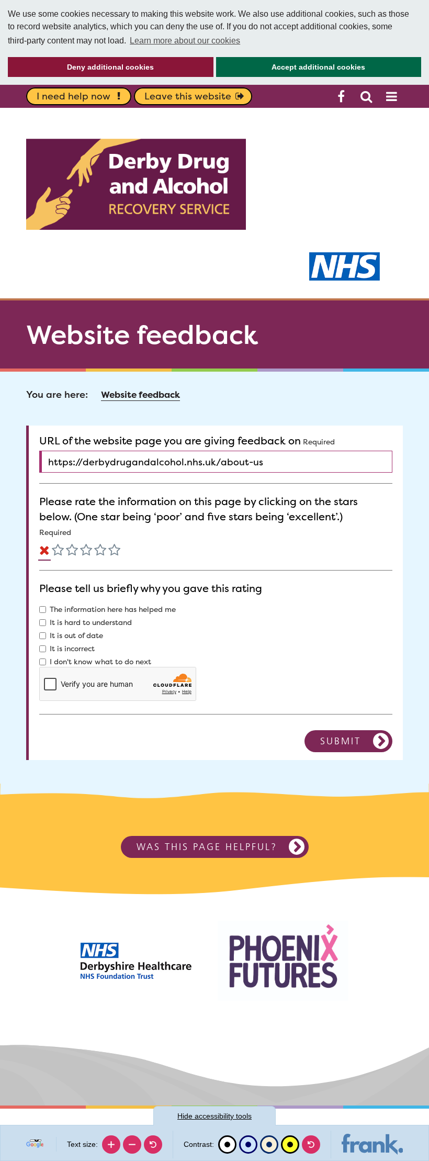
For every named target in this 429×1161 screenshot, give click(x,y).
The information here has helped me (113, 609)
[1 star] (58, 552)
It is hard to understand (91, 622)
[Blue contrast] (248, 1144)
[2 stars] (72, 552)
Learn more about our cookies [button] (185, 40)
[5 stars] (114, 552)
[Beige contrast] (269, 1144)
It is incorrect (72, 648)
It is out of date (76, 635)
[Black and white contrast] (227, 1144)
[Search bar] (366, 96)
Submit (340, 741)
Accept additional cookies (291, 70)
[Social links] (341, 96)
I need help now (73, 96)
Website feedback (140, 394)
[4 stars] (100, 552)
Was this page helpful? (207, 847)
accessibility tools (214, 1116)
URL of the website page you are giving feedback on (170, 441)
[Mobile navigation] (391, 96)
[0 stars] (44, 552)
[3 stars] (86, 552)
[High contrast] (290, 1144)
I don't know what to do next (100, 661)
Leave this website (187, 96)
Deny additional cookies (81, 70)
